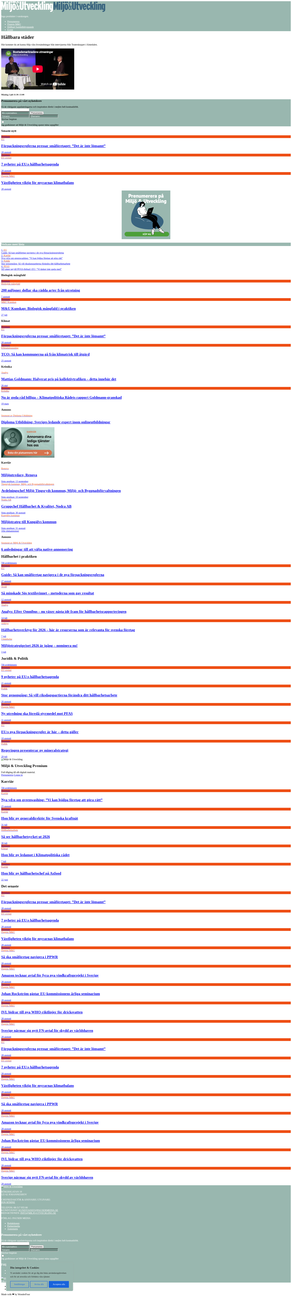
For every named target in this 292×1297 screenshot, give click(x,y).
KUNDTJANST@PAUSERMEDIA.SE (38, 1210)
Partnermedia (13, 1226)
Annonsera (12, 1229)
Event (10, 29)
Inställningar (19, 1284)
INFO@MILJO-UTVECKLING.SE (38, 1213)
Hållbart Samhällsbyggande (20, 27)
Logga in (18, 775)
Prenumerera (13, 21)
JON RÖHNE (8, 1202)
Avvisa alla (39, 1284)
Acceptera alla (59, 1284)
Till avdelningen (9, 563)
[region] (39, 1277)
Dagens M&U (14, 24)
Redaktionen (13, 1223)
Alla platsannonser (10, 531)
